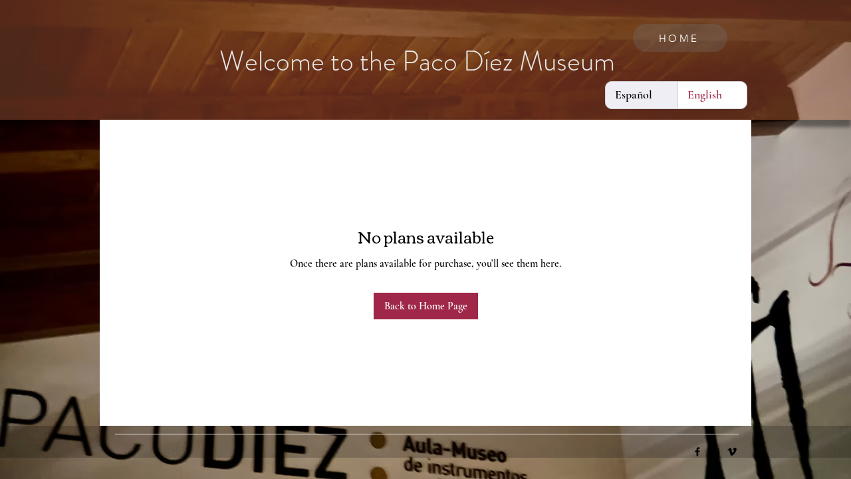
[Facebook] (697, 452)
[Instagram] (715, 452)
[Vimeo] (732, 452)
